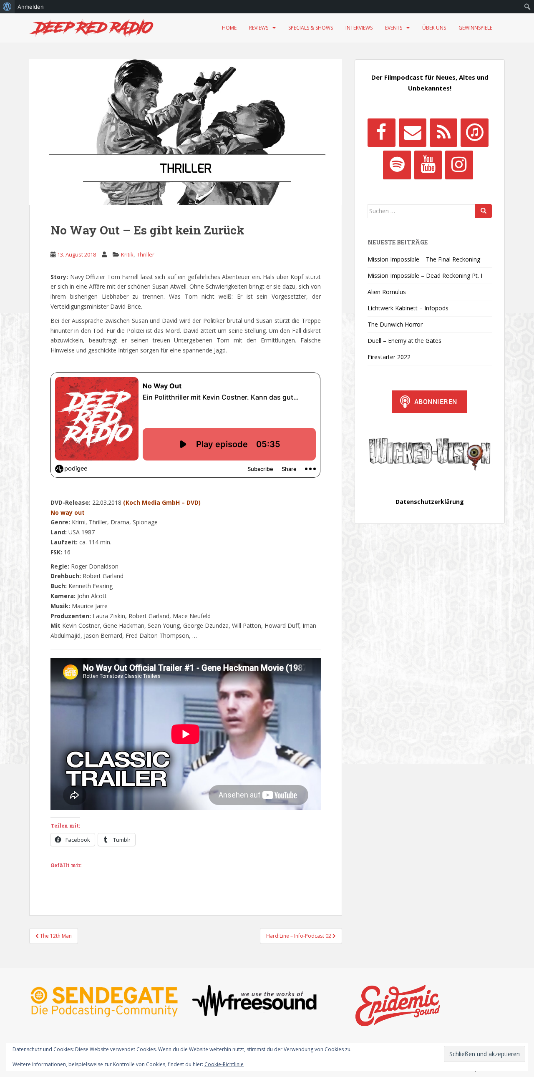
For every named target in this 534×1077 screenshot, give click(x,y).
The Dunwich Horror (395, 324)
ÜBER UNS (434, 27)
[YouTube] (428, 165)
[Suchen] (483, 211)
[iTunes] (474, 132)
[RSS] (443, 132)
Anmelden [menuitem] (31, 6)
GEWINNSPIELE (475, 27)
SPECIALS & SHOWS (310, 27)
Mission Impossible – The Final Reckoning (424, 259)
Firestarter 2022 (389, 357)
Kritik (127, 254)
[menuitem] (7, 6)
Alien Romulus (387, 292)
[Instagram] (459, 165)
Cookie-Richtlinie (224, 1064)
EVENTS (393, 27)
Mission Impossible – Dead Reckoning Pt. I (425, 275)
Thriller (145, 254)
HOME (229, 27)
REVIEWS (258, 27)
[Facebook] (381, 132)
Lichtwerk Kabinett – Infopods (408, 308)
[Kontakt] (412, 132)
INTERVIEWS (359, 27)
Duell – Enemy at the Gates (404, 341)
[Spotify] (397, 165)
